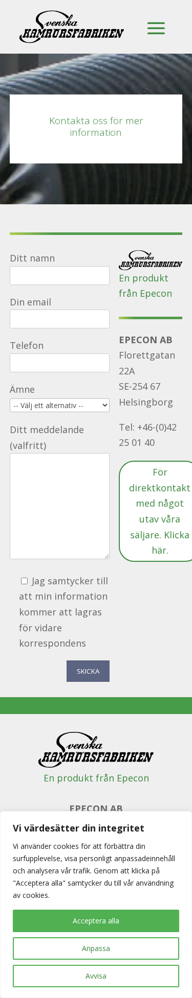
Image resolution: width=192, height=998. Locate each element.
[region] (96, 904)
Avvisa (96, 976)
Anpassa (96, 948)
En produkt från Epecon (96, 778)
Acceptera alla (96, 920)
